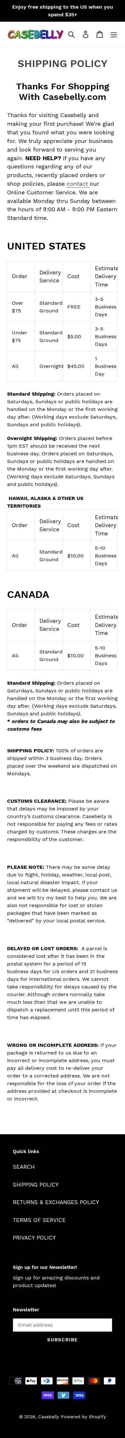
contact (77, 183)
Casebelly (48, 1416)
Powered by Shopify (83, 1416)
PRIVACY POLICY (34, 1237)
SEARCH (24, 1167)
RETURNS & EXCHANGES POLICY (56, 1202)
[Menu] (114, 33)
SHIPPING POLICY (36, 1184)
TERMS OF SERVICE (39, 1220)
